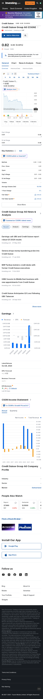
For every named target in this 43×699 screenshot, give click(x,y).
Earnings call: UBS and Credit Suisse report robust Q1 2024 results (20, 238)
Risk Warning (6, 686)
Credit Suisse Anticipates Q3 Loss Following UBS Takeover (21, 294)
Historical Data (15, 68)
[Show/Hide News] (15, 74)
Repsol (6, 502)
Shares (5, 8)
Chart (13, 63)
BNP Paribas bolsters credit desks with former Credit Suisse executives (18, 266)
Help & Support (28, 595)
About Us (26, 586)
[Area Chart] (8, 74)
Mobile (4, 591)
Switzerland (36, 488)
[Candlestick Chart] (4, 74)
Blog (3, 586)
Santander (25, 502)
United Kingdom (30, 8)
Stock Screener (16, 8)
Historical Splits (28, 68)
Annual (4, 411)
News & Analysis (26, 63)
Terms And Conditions (9, 672)
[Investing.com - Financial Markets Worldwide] (13, 3)
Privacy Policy (6, 679)
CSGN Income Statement (15, 399)
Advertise (26, 591)
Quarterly (13, 411)
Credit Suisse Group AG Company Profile (20, 468)
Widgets (5, 600)
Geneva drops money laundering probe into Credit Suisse (20, 252)
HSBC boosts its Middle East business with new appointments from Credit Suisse (20, 280)
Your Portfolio (7, 595)
